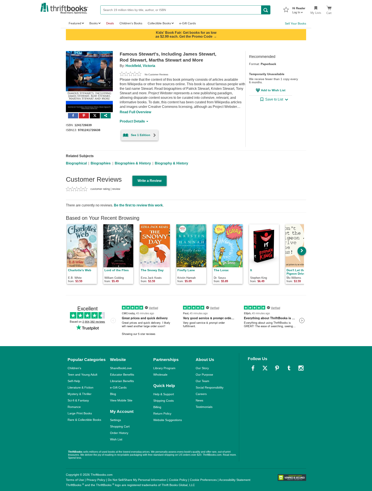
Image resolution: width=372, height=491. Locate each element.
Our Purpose (204, 374)
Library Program (164, 368)
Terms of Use (75, 480)
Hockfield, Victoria (140, 66)
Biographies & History (133, 163)
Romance (74, 407)
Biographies (101, 163)
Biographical (76, 163)
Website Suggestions (167, 420)
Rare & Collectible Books (84, 419)
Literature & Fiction (80, 387)
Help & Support (163, 394)
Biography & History (171, 163)
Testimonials (204, 407)
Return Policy (162, 413)
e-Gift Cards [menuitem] (187, 23)
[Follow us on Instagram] (301, 368)
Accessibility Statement (234, 480)
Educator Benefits (122, 374)
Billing (157, 407)
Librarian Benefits (122, 381)
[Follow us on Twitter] (265, 368)
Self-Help (74, 381)
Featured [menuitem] (75, 23)
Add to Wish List (273, 90)
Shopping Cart (120, 426)
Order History (119, 433)
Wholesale (160, 374)
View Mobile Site (121, 400)
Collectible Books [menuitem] (159, 23)
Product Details (132, 121)
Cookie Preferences (203, 480)
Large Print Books (80, 413)
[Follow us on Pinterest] (277, 368)
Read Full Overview (135, 112)
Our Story (202, 368)
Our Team (202, 381)
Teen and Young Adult (82, 374)
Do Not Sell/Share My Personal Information (137, 480)
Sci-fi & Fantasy (78, 400)
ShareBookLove (121, 368)
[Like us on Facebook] (253, 368)
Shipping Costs (163, 400)
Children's (74, 368)
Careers (201, 394)
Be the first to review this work (138, 205)
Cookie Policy (178, 480)
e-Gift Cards (118, 387)
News (199, 400)
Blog (113, 394)
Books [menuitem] (93, 23)
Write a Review (149, 181)
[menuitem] (298, 9)
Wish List (116, 439)
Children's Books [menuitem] (130, 23)
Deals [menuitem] (110, 23)
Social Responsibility (209, 387)
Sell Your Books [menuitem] (295, 23)
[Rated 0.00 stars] (130, 74)
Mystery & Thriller (79, 394)
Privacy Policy (96, 480)
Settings (115, 420)
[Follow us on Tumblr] (289, 368)
